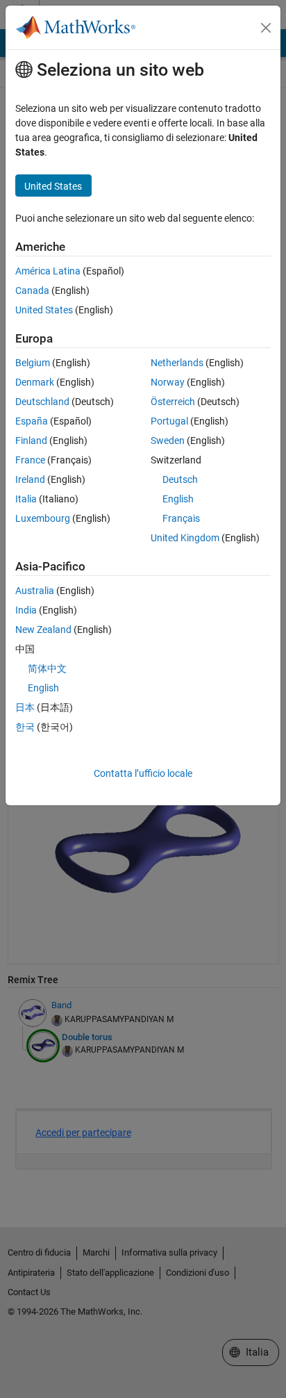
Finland (31, 440)
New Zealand (43, 629)
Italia (26, 498)
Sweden (168, 440)
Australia (34, 590)
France (30, 460)
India (26, 610)
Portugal (169, 421)
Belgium (32, 362)
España (31, 421)
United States (44, 309)
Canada (32, 290)
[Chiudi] (266, 28)
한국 (25, 726)
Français (181, 518)
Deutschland (42, 401)
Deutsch (180, 479)
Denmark (34, 382)
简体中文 (47, 668)
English (178, 498)
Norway (168, 382)
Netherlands (177, 362)
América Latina (48, 271)
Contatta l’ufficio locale (143, 773)
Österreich (173, 401)
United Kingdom (185, 537)
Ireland (30, 479)
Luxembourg (42, 518)
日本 (25, 707)
